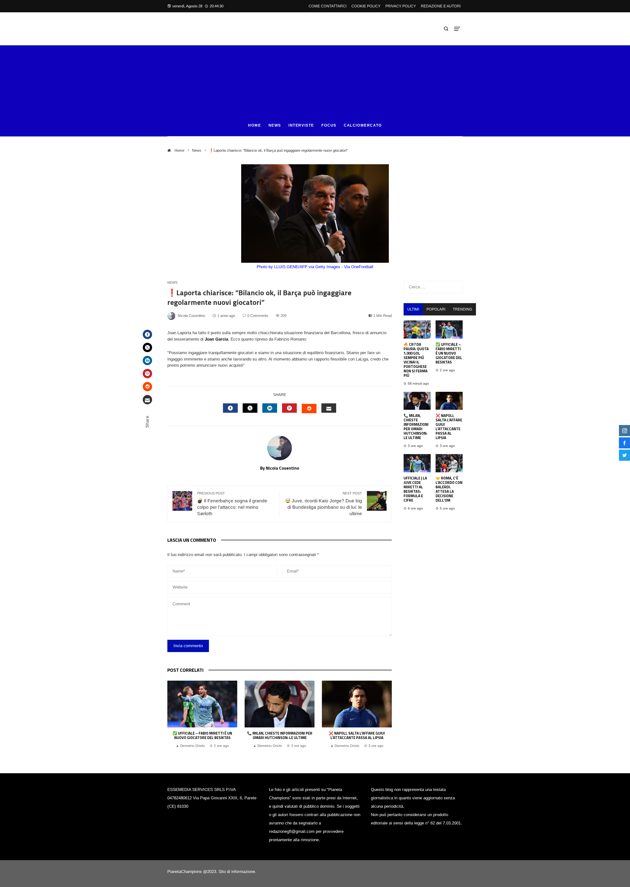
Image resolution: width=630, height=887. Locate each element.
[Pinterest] (147, 373)
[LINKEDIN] (269, 408)
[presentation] (172, 717)
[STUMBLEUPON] (309, 408)
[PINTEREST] (289, 408)
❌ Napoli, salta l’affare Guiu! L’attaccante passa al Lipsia (357, 735)
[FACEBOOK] (230, 408)
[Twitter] (147, 347)
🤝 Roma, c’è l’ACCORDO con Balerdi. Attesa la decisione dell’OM (449, 489)
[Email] (147, 399)
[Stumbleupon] (147, 386)
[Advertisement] (315, 79)
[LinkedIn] (147, 360)
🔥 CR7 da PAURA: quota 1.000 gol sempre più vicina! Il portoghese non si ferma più (416, 360)
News (172, 282)
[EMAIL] (328, 408)
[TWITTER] (250, 408)
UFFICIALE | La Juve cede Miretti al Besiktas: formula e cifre (415, 489)
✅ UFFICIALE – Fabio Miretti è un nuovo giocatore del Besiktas (202, 735)
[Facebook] (147, 334)
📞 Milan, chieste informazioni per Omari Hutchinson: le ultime (279, 735)
